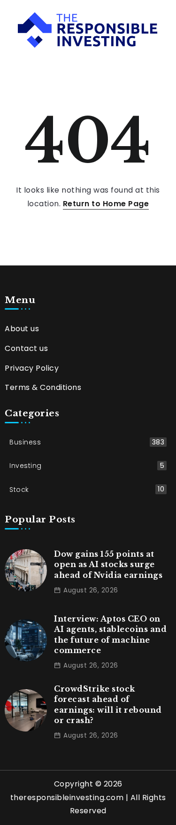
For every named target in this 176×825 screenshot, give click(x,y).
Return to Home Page (106, 203)
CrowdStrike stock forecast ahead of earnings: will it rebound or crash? (108, 704)
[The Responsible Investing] (88, 29)
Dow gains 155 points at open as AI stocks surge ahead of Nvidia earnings (108, 564)
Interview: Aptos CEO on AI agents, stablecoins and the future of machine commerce (110, 634)
